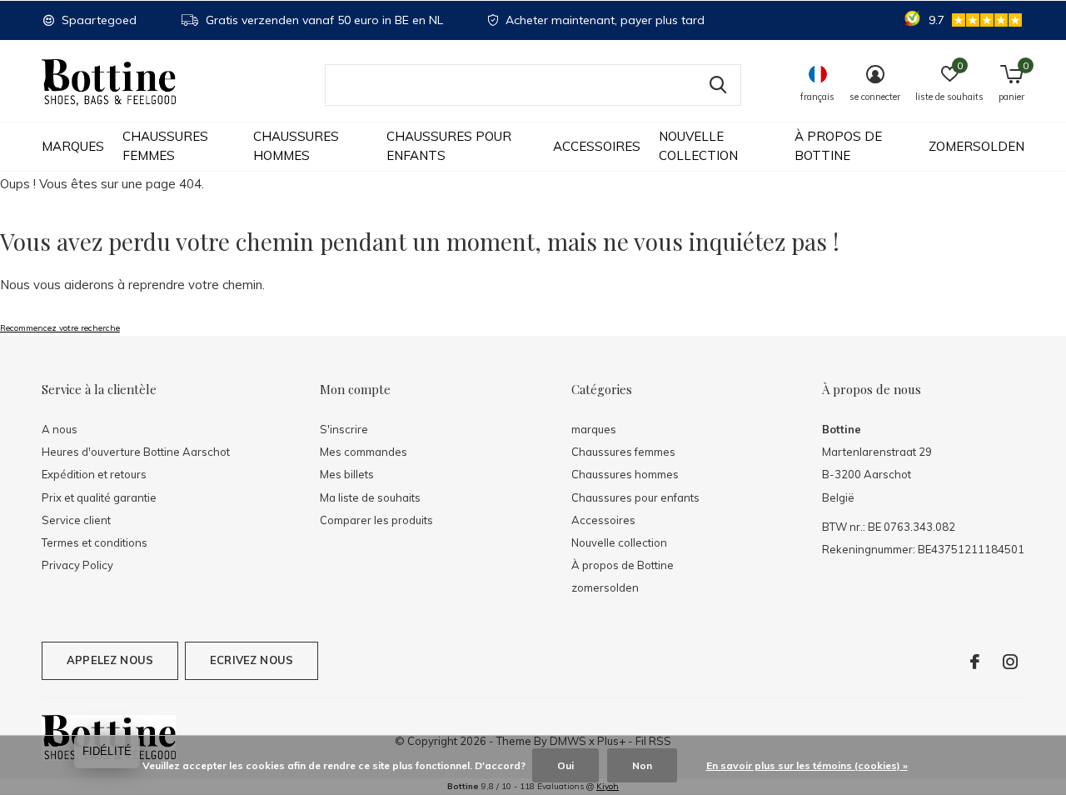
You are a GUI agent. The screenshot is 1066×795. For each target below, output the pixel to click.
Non (642, 765)
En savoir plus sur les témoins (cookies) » (807, 765)
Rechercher (718, 85)
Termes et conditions (94, 542)
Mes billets (347, 474)
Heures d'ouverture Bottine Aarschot (136, 451)
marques (73, 146)
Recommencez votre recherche (60, 327)
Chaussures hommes (296, 146)
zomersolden (976, 146)
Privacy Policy (77, 565)
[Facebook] (974, 661)
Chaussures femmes (165, 146)
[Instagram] (1010, 661)
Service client (76, 520)
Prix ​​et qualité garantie (99, 497)
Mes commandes (363, 451)
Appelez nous (110, 660)
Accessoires (596, 146)
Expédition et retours (94, 474)
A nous (59, 429)
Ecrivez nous (251, 660)
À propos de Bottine (838, 146)
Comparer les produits (376, 520)
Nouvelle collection (698, 146)
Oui (565, 765)
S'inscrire (344, 429)
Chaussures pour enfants (448, 146)
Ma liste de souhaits (370, 497)
